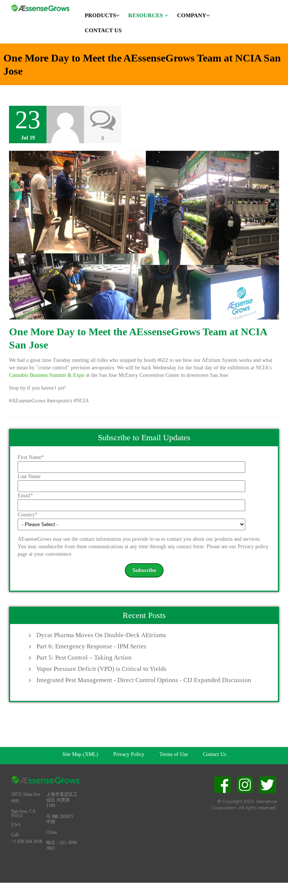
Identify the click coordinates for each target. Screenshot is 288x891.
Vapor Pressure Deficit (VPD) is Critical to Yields (101, 668)
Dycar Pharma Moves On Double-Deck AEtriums (101, 635)
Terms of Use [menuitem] (173, 754)
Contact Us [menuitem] (103, 30)
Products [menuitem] (100, 15)
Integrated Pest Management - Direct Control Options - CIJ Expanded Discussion (143, 680)
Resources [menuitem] (145, 15)
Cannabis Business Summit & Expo (47, 375)
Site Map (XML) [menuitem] (80, 754)
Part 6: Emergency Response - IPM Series (91, 646)
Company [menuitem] (191, 15)
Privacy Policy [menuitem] (128, 754)
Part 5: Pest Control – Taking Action (84, 657)
